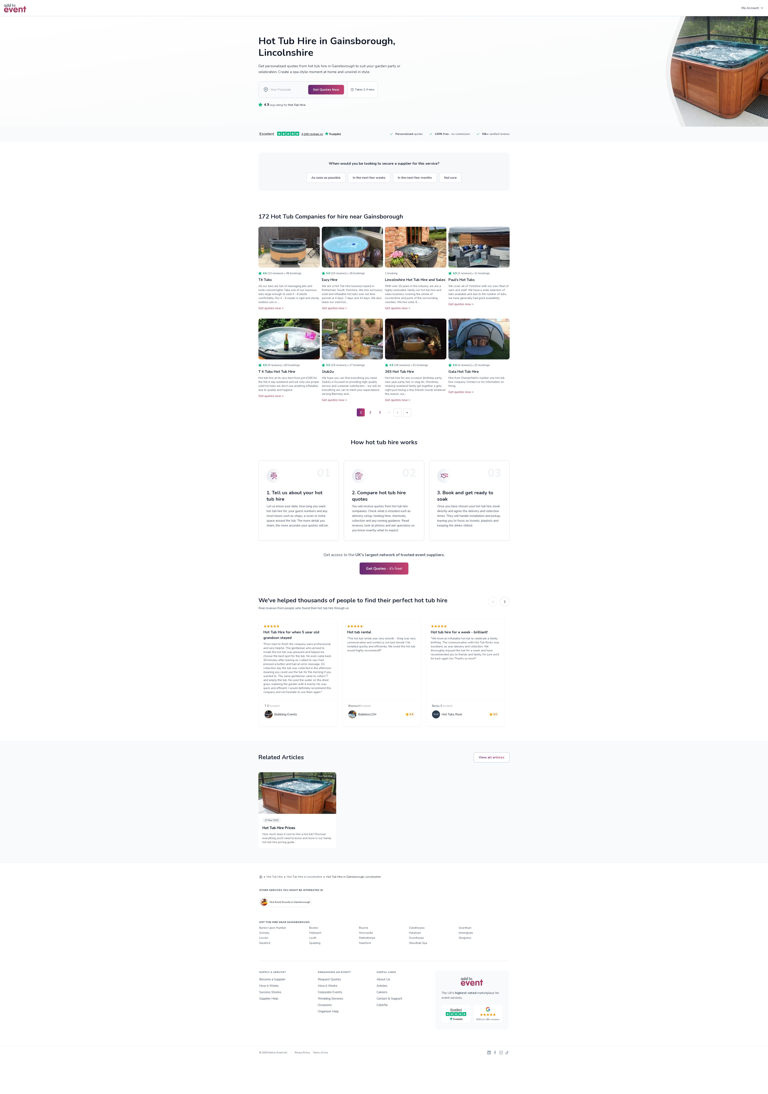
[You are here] (260, 877)
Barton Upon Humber (272, 928)
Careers (382, 992)
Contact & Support (389, 998)
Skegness (465, 938)
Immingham (466, 933)
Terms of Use (320, 1052)
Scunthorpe (416, 938)
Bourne (363, 928)
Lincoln (263, 938)
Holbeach (315, 933)
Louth (312, 938)
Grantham (465, 928)
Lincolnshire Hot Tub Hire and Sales (415, 279)
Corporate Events (330, 992)
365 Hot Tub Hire (399, 371)
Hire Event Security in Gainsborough (290, 902)
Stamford (365, 943)
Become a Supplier (272, 979)
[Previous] (493, 602)
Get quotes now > (271, 308)
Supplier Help (268, 998)
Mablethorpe (367, 938)
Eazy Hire (329, 279)
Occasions (325, 1005)
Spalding (314, 943)
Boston (313, 928)
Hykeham (415, 933)
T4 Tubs (265, 279)
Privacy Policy (302, 1052)
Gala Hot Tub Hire (463, 371)
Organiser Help (328, 1011)
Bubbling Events (285, 714)
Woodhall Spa (418, 943)
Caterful (382, 1005)
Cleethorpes (417, 928)
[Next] (505, 602)
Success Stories (270, 992)
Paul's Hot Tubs (461, 279)
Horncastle (366, 933)
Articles (382, 986)
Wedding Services (330, 998)
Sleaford (264, 943)
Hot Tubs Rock (452, 714)
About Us (383, 979)
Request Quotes (329, 979)
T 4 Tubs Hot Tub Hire (276, 371)
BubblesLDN (367, 714)
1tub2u (328, 371)
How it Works (269, 986)
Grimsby (264, 933)
